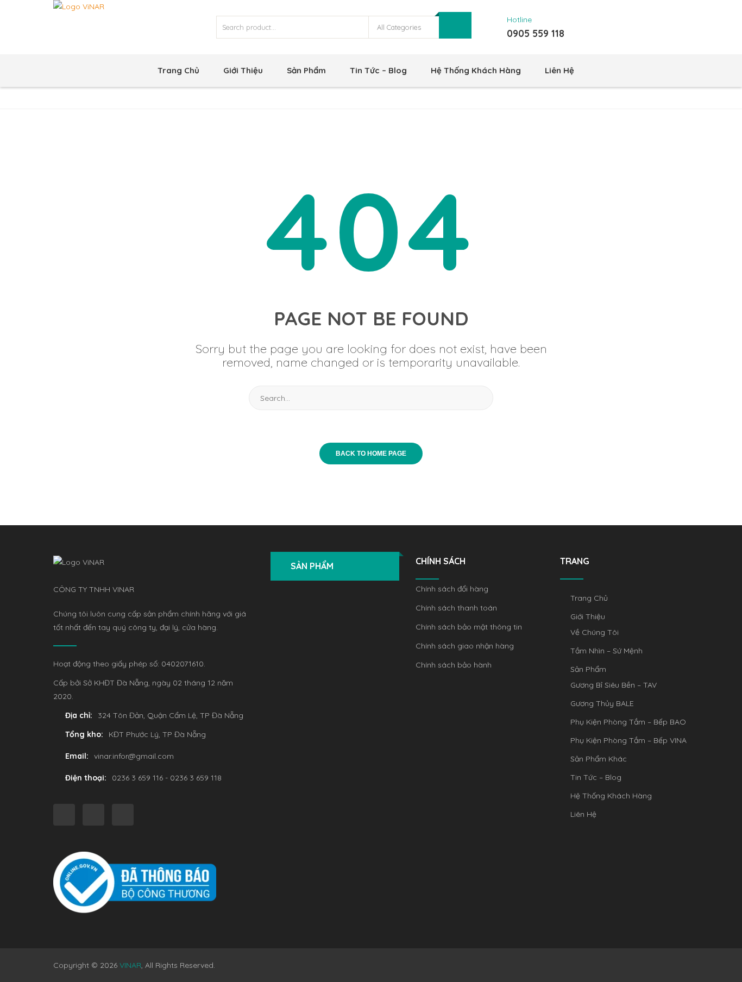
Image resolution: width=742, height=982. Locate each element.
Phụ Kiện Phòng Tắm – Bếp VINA (628, 740)
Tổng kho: (84, 734)
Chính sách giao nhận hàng (465, 646)
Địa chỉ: (78, 715)
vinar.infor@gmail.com (134, 756)
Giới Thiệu (243, 70)
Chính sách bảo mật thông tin (469, 627)
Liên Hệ (559, 70)
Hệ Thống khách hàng (476, 70)
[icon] (64, 815)
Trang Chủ (178, 70)
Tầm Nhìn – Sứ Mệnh (606, 651)
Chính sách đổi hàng (452, 589)
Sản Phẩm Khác (598, 759)
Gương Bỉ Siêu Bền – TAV (613, 685)
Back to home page (371, 453)
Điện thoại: (85, 778)
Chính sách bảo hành (454, 665)
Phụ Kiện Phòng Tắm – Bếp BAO (628, 722)
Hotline (519, 19)
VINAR (130, 965)
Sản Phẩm (306, 70)
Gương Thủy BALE (602, 703)
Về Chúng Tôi (594, 632)
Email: (77, 756)
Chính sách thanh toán (456, 608)
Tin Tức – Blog (378, 70)
